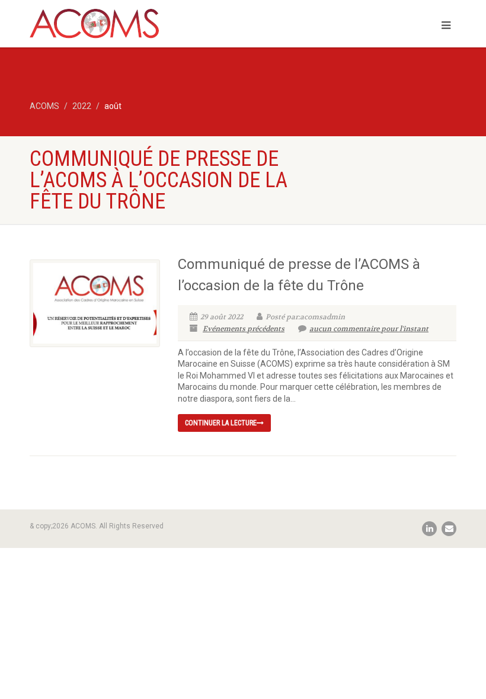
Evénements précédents (243, 329)
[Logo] (132, 28)
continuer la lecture (221, 423)
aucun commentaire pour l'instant (369, 329)
